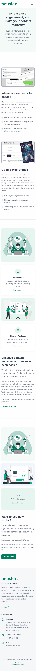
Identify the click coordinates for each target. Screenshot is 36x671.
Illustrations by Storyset (18, 664)
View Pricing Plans (8, 406)
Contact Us (5, 607)
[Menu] (32, 4)
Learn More (17, 290)
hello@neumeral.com (13, 646)
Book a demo (9, 556)
